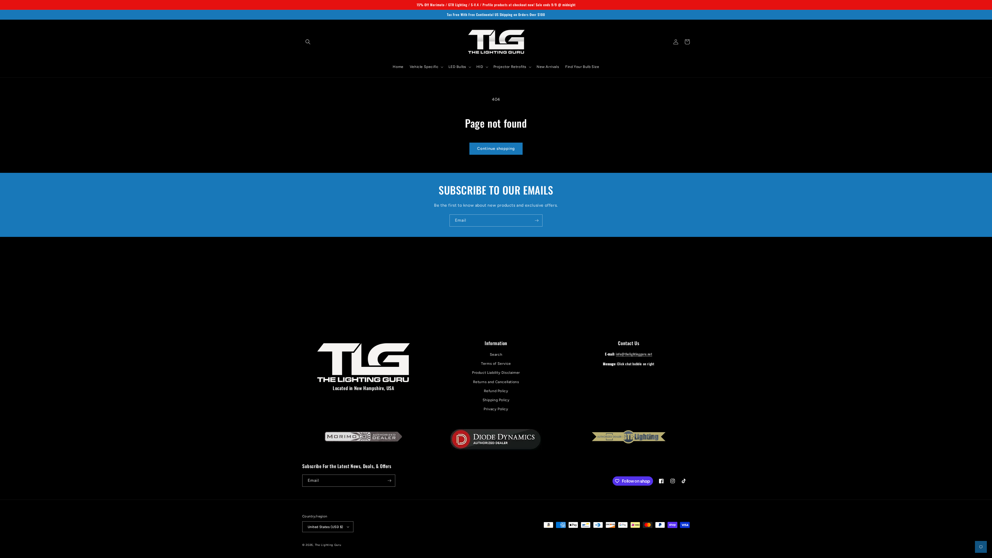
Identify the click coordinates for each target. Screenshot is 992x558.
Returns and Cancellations (496, 382)
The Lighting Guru (328, 545)
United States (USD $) (325, 527)
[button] (308, 42)
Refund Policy (496, 391)
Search (496, 354)
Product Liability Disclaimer (496, 372)
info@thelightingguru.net (634, 354)
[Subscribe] (536, 220)
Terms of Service (496, 363)
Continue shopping (496, 148)
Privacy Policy (496, 409)
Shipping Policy (496, 400)
